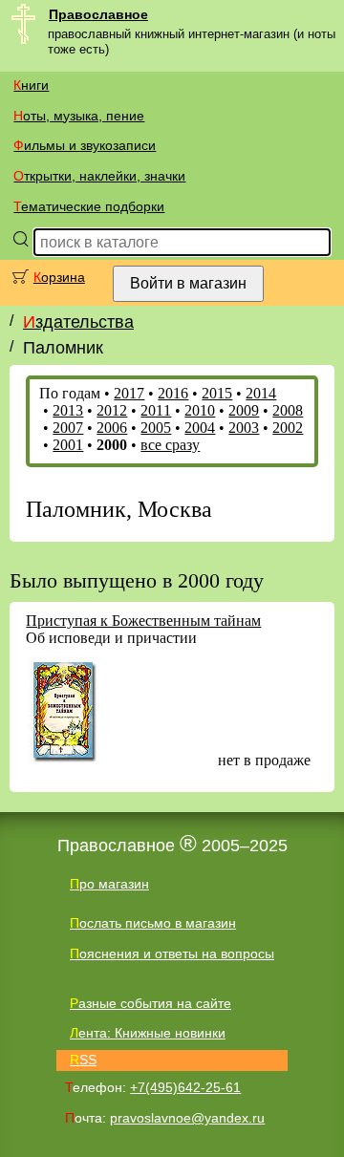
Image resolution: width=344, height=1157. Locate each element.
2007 (68, 427)
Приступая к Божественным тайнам (143, 620)
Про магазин (109, 883)
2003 (243, 427)
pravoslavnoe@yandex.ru (187, 1117)
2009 (243, 410)
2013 (68, 410)
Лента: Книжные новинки (148, 1032)
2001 (68, 445)
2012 (112, 410)
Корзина (59, 277)
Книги (31, 85)
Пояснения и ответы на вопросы (172, 953)
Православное (98, 14)
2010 (199, 410)
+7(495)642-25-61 (185, 1087)
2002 (287, 427)
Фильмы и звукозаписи (84, 145)
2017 (129, 393)
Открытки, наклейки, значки (99, 175)
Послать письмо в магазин (153, 923)
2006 (112, 427)
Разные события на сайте (150, 1003)
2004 (199, 427)
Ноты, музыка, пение (78, 115)
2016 (173, 393)
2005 (155, 427)
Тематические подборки (88, 206)
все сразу (170, 445)
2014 (261, 393)
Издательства (78, 322)
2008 (287, 410)
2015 (217, 393)
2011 (155, 410)
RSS (83, 1059)
